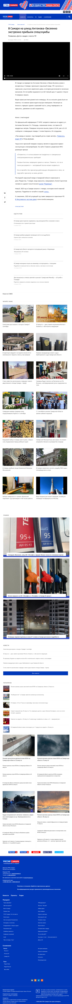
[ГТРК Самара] (11, 18)
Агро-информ (41, 911)
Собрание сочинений (8, 934)
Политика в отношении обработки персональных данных (33, 886)
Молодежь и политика (8, 922)
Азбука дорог (41, 908)
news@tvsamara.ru (16, 873)
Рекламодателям (42, 960)
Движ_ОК (40, 939)
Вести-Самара (6, 908)
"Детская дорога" (7, 905)
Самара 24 (6, 956)
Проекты (14, 895)
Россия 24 (6, 953)
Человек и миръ (42, 919)
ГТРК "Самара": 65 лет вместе (10, 914)
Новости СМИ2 (8, 294)
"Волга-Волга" (41, 925)
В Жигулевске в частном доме (26, 199)
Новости (22, 17)
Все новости (35, 673)
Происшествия (19, 206)
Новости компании (42, 951)
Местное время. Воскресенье (10, 919)
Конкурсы (30, 17)
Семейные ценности (8, 931)
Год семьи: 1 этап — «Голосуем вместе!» (47, 937)
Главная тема (6, 911)
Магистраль (6, 917)
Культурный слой (42, 917)
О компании (47, 17)
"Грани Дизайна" (7, 902)
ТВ (35, 17)
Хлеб (4, 937)
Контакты (40, 957)
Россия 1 (6, 950)
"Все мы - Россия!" (42, 905)
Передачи (6, 900)
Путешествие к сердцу (43, 928)
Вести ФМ (6, 969)
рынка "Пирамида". (45, 184)
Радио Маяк (7, 963)
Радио (40, 17)
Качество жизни (42, 922)
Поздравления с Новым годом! (10, 925)
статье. (46, 192)
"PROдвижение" (42, 902)
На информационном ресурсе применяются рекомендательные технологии (38, 889)
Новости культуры (42, 914)
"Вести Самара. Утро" (8, 939)
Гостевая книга (41, 954)
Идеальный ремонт (43, 931)
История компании (42, 948)
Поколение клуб (7, 928)
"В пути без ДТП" (42, 934)
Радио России (7, 966)
